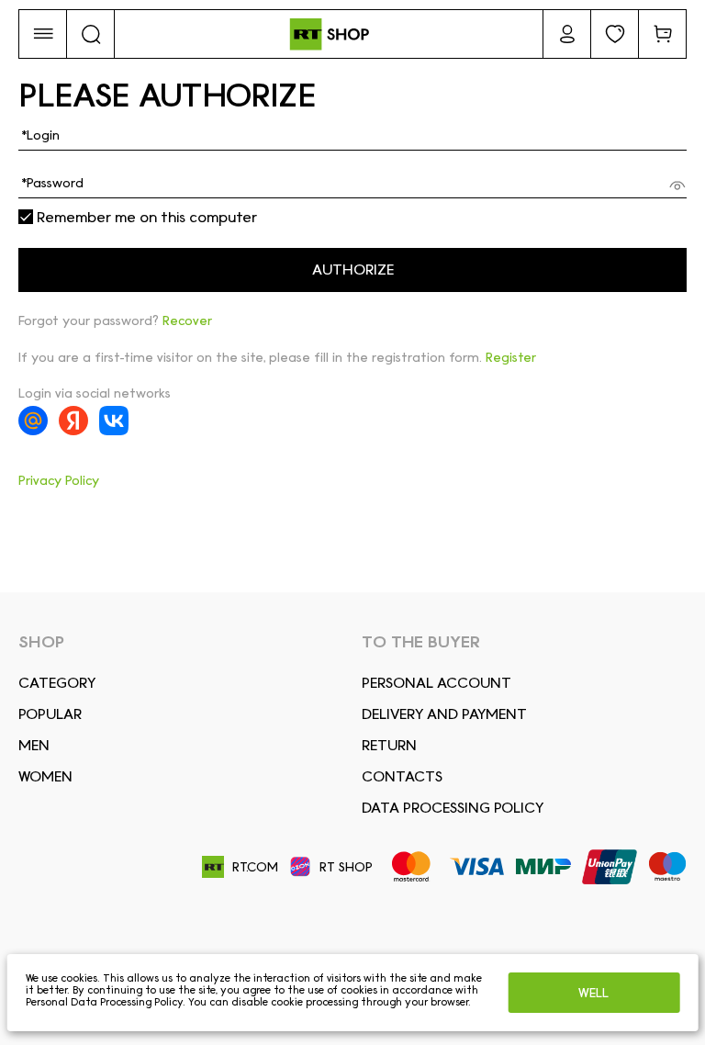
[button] (42, 34)
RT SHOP (346, 867)
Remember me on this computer (145, 217)
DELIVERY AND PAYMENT (444, 714)
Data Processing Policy (452, 807)
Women (45, 776)
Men (34, 745)
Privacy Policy (58, 480)
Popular (50, 714)
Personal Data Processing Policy (104, 1001)
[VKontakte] (114, 420)
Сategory (56, 682)
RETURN (389, 745)
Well (593, 992)
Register (511, 357)
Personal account (436, 682)
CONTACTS (402, 776)
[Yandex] (73, 420)
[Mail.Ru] (33, 420)
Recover (187, 320)
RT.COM (255, 867)
